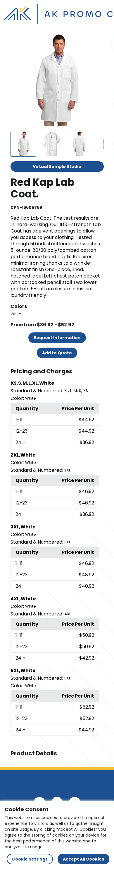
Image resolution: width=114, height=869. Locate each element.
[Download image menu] (96, 40)
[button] (57, 371)
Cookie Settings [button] (30, 859)
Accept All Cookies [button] (83, 859)
